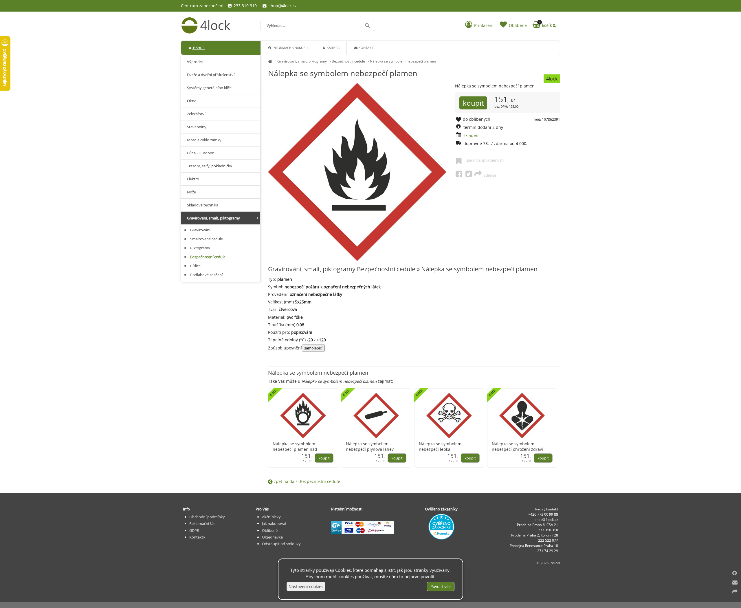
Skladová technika (202, 205)
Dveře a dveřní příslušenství (210, 74)
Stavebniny (196, 126)
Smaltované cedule (206, 238)
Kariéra (333, 47)
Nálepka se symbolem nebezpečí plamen (403, 61)
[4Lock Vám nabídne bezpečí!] (270, 61)
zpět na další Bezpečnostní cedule (306, 481)
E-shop (198, 47)
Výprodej (195, 61)
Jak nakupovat (274, 523)
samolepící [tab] (313, 348)
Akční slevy (271, 516)
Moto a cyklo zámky (204, 139)
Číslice (195, 265)
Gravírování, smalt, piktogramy (302, 61)
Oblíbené (270, 530)
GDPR (194, 530)
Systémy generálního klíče (209, 87)
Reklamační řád (202, 523)
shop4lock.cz (282, 5)
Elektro (193, 179)
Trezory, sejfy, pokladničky (209, 166)
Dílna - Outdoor (200, 152)
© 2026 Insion (548, 562)
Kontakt (365, 47)
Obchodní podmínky (207, 516)
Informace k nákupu (290, 47)
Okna (191, 100)
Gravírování (200, 229)
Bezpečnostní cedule (348, 61)
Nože (191, 192)
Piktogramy (200, 247)
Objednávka (272, 537)
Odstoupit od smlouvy (281, 543)
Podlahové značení (206, 274)
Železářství (196, 113)
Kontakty (197, 537)
